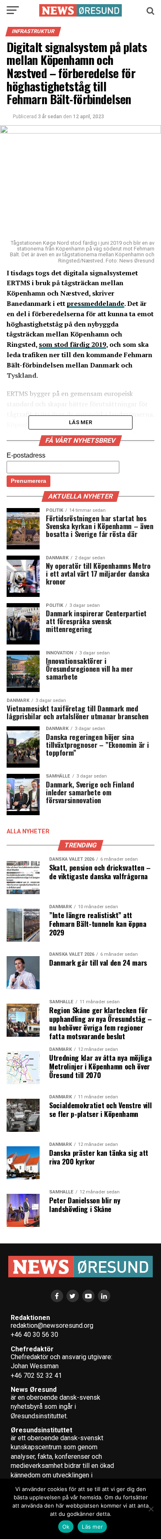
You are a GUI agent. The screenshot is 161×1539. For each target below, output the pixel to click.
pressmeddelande (95, 303)
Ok (66, 1526)
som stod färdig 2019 (72, 344)
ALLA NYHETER (28, 831)
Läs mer (92, 1526)
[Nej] (151, 1509)
